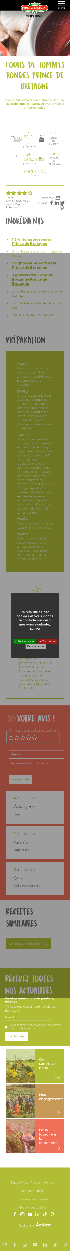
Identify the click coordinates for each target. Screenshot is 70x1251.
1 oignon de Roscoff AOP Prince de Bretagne (34, 265)
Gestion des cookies (32, 1207)
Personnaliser (35, 646)
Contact (49, 1182)
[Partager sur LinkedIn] (57, 203)
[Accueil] (35, 16)
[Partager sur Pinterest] (62, 207)
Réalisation (26, 1225)
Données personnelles (32, 1199)
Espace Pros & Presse (25, 1182)
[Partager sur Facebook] (51, 203)
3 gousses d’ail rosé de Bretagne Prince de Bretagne (32, 279)
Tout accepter (25, 641)
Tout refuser (48, 641)
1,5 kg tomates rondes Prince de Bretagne (32, 241)
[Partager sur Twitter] (62, 203)
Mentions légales (33, 1190)
